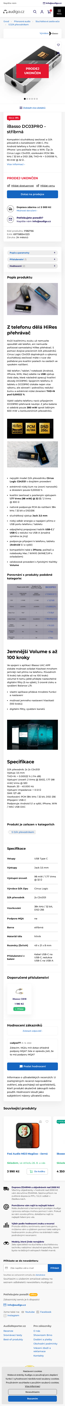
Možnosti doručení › (27, 210)
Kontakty (38, 1355)
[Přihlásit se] (41, 12)
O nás (36, 1330)
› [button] (32, 1031)
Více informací (32, 1386)
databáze (40, 1275)
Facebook (45, 1311)
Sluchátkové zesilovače (47, 21)
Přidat (20, 1009)
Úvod (6, 21)
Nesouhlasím (32, 1392)
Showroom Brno (42, 1335)
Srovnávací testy (12, 1335)
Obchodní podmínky (45, 1343)
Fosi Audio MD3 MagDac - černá (27, 1153)
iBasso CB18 (19, 998)
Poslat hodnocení (34, 1066)
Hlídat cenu (47, 185)
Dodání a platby (42, 1339)
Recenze (8, 1330)
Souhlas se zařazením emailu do (24, 1275)
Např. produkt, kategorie (25, 48)
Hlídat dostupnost (22, 185)
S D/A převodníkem (18, 24)
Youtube (30, 1311)
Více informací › (16, 164)
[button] (35, 12)
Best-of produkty (13, 1339)
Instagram (13, 1315)
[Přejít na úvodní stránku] (13, 12)
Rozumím (32, 1398)
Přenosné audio (22, 21)
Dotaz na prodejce (32, 194)
